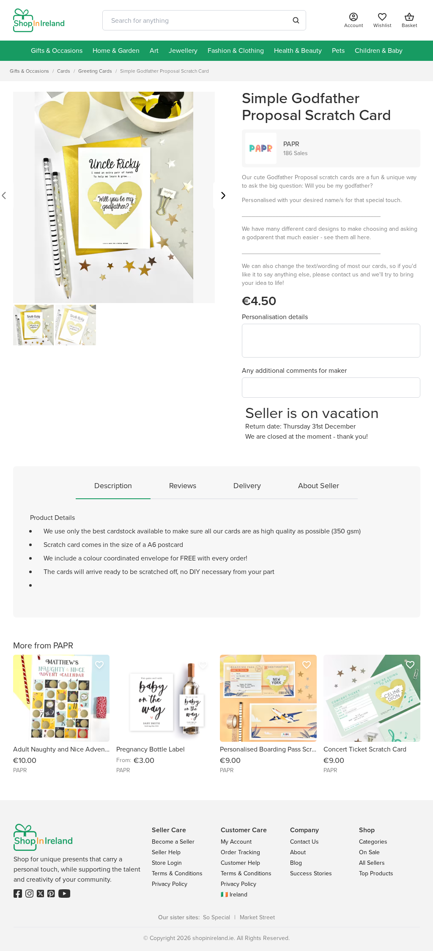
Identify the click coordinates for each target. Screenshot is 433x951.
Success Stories (311, 873)
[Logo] (39, 20)
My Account (236, 841)
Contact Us (304, 841)
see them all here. (347, 237)
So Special (216, 917)
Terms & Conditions (177, 873)
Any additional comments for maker (294, 370)
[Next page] (223, 196)
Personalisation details (275, 317)
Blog (296, 862)
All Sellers (372, 862)
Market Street (257, 917)
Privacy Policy (169, 884)
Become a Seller (173, 841)
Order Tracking (240, 852)
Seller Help (166, 852)
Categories (373, 841)
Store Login (167, 862)
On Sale (369, 852)
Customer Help (240, 862)
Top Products (376, 873)
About (298, 852)
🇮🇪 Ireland (234, 894)
